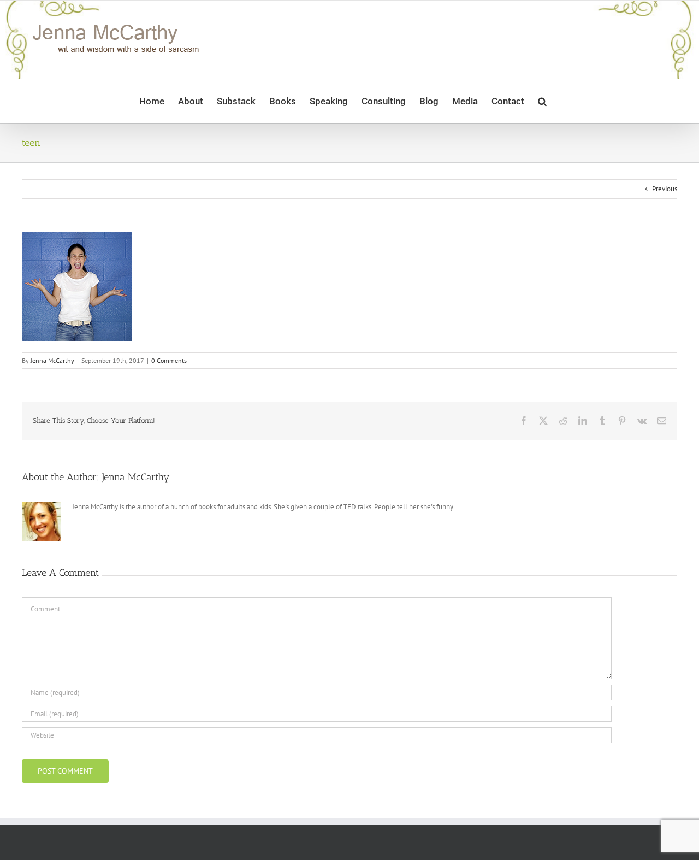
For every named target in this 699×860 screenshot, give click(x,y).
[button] (542, 101)
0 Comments (169, 360)
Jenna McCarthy (52, 360)
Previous (664, 188)
